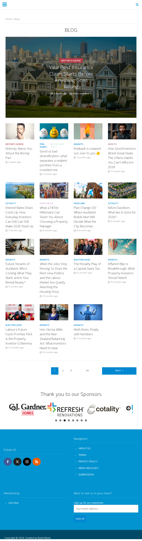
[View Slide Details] (27, 409)
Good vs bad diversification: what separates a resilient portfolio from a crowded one (53, 160)
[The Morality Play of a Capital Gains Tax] (88, 246)
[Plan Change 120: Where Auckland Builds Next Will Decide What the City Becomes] (88, 190)
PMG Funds (43, 146)
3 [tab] (65, 420)
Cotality (11, 203)
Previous (14, 408)
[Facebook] (8, 462)
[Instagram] (27, 462)
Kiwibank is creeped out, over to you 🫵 (87, 151)
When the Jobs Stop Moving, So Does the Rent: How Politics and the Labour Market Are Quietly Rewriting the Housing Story (53, 278)
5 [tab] (73, 420)
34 (87, 370)
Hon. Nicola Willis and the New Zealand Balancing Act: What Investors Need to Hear (53, 338)
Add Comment (81, 93)
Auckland (79, 203)
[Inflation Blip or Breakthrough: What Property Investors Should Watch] (122, 246)
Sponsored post (57, 146)
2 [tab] (60, 420)
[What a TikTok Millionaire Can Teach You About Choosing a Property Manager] (54, 190)
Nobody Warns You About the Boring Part (19, 153)
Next (118, 370)
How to (112, 144)
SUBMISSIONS (86, 474)
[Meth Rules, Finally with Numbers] (88, 312)
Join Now (13, 503)
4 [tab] (69, 420)
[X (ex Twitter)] (17, 462)
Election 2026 (82, 259)
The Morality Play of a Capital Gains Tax (87, 266)
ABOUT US (84, 448)
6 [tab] (77, 420)
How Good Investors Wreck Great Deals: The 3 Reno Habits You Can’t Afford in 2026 (122, 157)
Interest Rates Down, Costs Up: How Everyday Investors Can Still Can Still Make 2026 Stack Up (19, 217)
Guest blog (46, 203)
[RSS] (37, 462)
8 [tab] (86, 420)
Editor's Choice (71, 60)
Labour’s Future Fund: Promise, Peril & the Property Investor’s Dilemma (19, 336)
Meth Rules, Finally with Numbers (86, 332)
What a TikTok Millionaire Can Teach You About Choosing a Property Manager (54, 217)
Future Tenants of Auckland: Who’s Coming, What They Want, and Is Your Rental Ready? (19, 273)
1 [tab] (56, 420)
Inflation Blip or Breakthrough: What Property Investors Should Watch (121, 271)
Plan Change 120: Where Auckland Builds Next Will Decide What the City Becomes (85, 217)
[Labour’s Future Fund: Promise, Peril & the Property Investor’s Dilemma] (20, 312)
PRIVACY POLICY (88, 461)
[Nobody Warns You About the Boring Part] (20, 131)
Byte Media (44, 538)
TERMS (82, 455)
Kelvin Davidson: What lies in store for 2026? (122, 212)
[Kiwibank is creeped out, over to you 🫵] (88, 131)
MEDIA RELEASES (88, 468)
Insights (78, 144)
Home (9, 19)
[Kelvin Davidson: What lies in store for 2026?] (122, 190)
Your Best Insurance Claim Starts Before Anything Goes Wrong (71, 77)
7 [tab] (82, 420)
